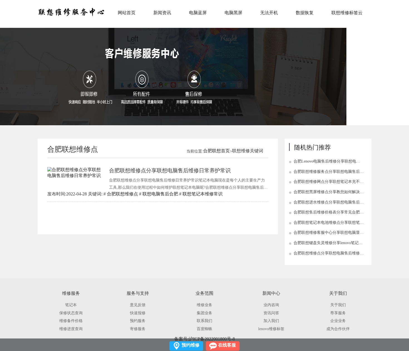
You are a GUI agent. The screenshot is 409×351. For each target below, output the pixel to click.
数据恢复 (305, 12)
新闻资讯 (162, 12)
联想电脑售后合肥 (160, 194)
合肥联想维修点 (122, 194)
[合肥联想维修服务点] (71, 12)
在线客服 (227, 345)
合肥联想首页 (216, 150)
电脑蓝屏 (198, 12)
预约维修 (190, 345)
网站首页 (126, 12)
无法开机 (269, 12)
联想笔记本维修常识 (203, 194)
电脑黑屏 (233, 12)
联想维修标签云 (347, 12)
